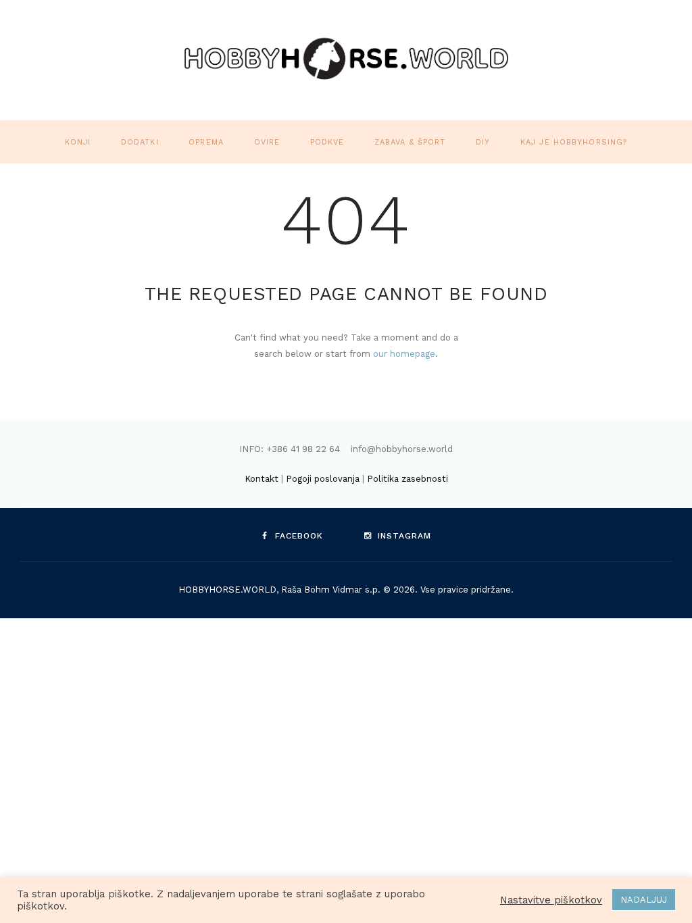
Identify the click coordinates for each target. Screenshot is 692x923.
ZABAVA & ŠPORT (410, 142)
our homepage (404, 354)
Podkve (327, 142)
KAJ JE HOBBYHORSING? (573, 142)
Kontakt (261, 479)
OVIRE (267, 142)
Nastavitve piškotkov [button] (551, 900)
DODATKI (140, 142)
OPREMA (206, 142)
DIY (483, 142)
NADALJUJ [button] (643, 900)
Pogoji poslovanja (323, 479)
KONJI (78, 142)
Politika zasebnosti (407, 479)
